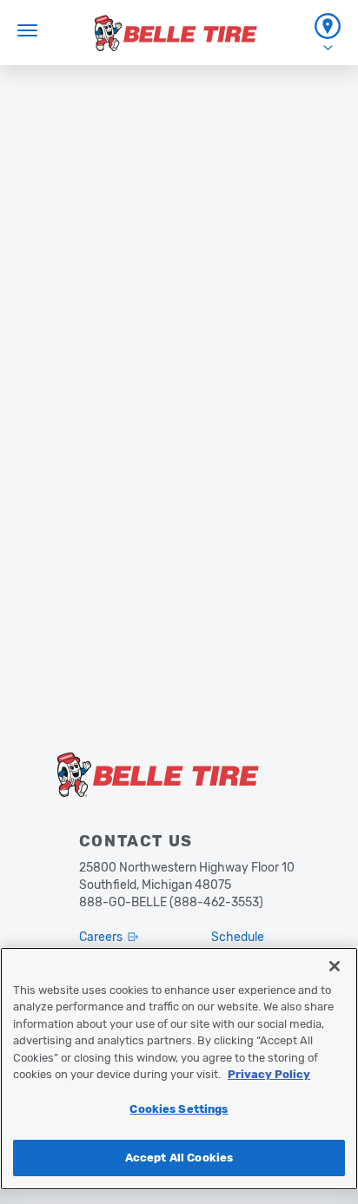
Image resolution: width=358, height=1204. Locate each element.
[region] (179, 1068)
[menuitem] (328, 32)
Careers (101, 937)
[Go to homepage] (176, 33)
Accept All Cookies (179, 1157)
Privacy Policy (269, 1074)
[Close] (334, 966)
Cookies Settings (178, 1108)
